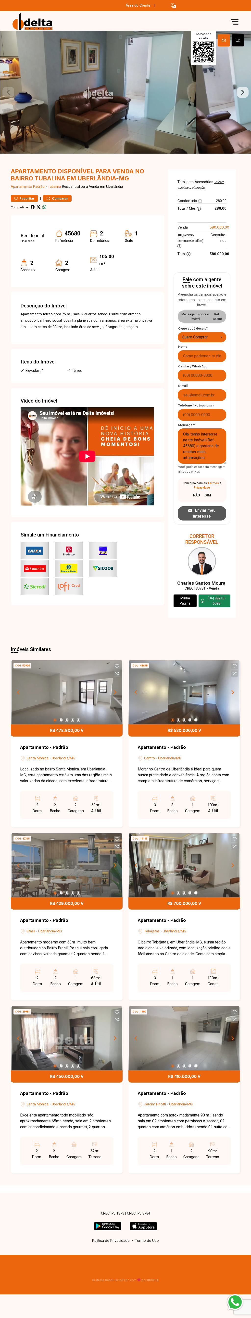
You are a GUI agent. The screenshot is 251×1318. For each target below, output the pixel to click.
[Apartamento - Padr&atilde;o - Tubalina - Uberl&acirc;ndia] (35, 21)
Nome (182, 346)
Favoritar (27, 198)
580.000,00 (219, 227)
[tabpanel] (125, 92)
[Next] (114, 692)
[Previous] (18, 692)
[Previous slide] (8, 92)
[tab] (224, 40)
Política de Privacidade (111, 1240)
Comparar (59, 198)
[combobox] (202, 337)
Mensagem (186, 425)
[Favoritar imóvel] (117, 666)
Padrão (39, 187)
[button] (173, 6)
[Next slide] (243, 92)
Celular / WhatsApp (193, 366)
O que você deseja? (193, 328)
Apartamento (21, 187)
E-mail (183, 386)
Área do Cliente (138, 5)
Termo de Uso (147, 1240)
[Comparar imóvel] (117, 673)
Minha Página (185, 600)
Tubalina (54, 187)
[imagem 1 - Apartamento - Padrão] (67, 692)
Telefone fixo (196, 405)
